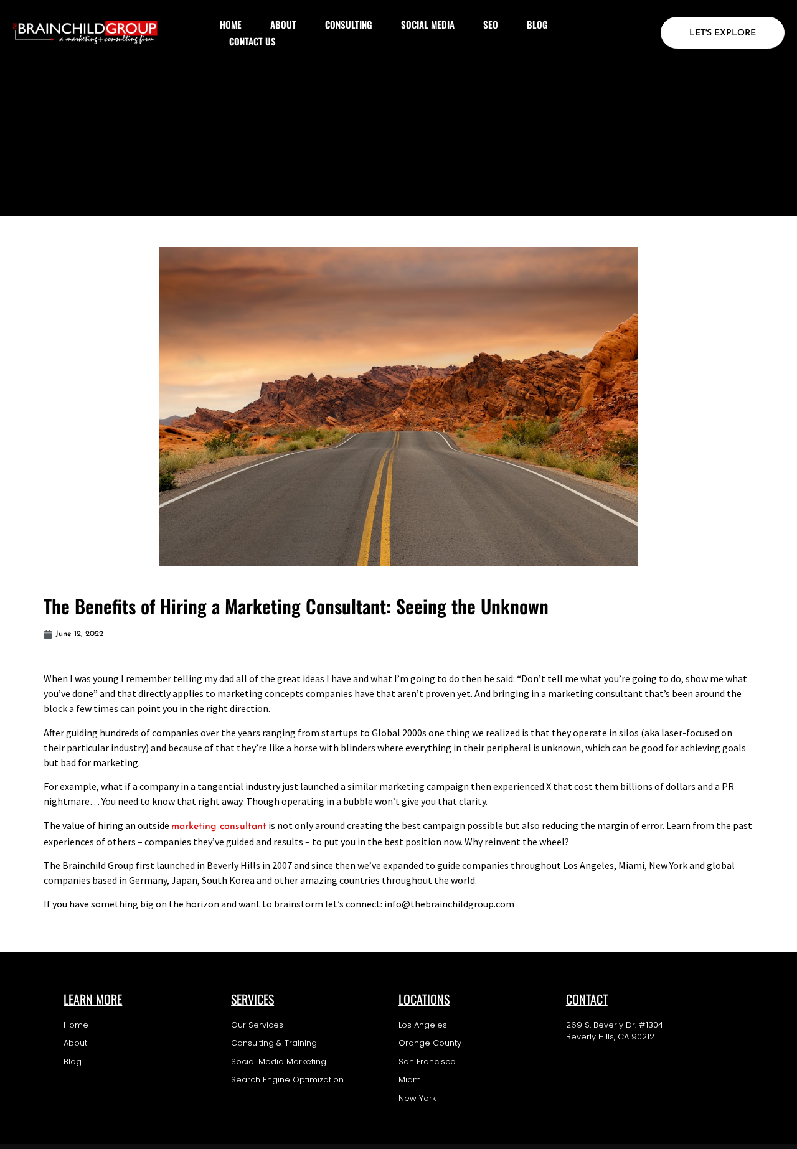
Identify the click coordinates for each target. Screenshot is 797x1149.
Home (231, 24)
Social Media (428, 24)
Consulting (348, 24)
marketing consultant (218, 827)
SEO (490, 24)
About (283, 24)
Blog (537, 24)
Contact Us (252, 41)
